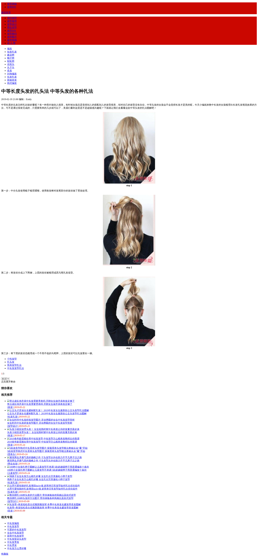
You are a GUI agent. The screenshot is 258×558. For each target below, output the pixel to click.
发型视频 (12, 40)
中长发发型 (13, 526)
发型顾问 (12, 33)
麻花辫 (10, 55)
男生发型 (12, 27)
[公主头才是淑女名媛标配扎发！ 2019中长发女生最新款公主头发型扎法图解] (48, 410)
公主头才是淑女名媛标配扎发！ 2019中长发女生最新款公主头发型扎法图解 (47, 413)
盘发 (9, 70)
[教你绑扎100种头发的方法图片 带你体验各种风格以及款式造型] (41, 495)
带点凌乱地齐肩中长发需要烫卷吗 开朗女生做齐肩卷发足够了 (39, 404)
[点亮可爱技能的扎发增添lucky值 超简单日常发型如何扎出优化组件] (43, 485)
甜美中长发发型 (15, 536)
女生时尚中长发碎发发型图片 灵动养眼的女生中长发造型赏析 (39, 423)
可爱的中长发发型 (16, 529)
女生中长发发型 (15, 532)
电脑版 (4, 554)
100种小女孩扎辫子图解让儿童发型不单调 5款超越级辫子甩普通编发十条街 (47, 470)
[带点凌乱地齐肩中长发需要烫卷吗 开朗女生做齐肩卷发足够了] (41, 401)
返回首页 (6, 12)
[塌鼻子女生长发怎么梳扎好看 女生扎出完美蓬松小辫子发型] (39, 476)
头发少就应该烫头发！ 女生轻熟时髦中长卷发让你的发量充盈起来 (42, 432)
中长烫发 (12, 545)
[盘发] (10, 510)
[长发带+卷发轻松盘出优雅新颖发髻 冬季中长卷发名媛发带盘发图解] (44, 504)
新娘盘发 (12, 80)
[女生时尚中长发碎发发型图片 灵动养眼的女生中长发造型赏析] (41, 419)
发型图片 (12, 37)
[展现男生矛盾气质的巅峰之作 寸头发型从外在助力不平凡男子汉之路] (44, 457)
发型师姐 (12, 4)
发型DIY (11, 7)
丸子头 (10, 67)
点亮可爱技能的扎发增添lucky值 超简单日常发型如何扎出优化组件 (42, 489)
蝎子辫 (10, 58)
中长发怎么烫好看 (16, 548)
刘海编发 (12, 73)
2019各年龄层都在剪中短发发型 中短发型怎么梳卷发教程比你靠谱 (42, 441)
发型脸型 (12, 21)
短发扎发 (12, 51)
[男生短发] (13, 463)
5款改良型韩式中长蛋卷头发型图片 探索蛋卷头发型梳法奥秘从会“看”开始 (46, 451)
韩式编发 (12, 83)
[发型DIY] (12, 501)
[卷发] (10, 407)
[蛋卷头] (11, 454)
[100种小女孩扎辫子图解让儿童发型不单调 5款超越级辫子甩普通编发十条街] (48, 467)
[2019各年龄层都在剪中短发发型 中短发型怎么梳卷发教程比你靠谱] (43, 438)
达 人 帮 (11, 43)
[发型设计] (13, 426)
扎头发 (10, 362)
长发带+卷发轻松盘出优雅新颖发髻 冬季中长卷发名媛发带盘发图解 (42, 507)
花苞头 (10, 64)
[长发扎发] (13, 416)
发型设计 (12, 24)
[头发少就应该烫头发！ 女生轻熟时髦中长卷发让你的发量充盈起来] (43, 429)
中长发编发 (13, 523)
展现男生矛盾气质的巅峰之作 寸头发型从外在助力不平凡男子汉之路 (43, 460)
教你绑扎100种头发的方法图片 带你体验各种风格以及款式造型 (40, 498)
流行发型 (12, 18)
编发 (9, 48)
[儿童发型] (13, 473)
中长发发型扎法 (15, 368)
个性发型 (12, 359)
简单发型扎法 (14, 365)
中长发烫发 (13, 542)
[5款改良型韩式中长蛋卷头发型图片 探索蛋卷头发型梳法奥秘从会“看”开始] (47, 448)
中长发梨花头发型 (16, 539)
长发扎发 (12, 77)
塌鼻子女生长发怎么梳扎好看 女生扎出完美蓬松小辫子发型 (38, 479)
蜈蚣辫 (10, 61)
